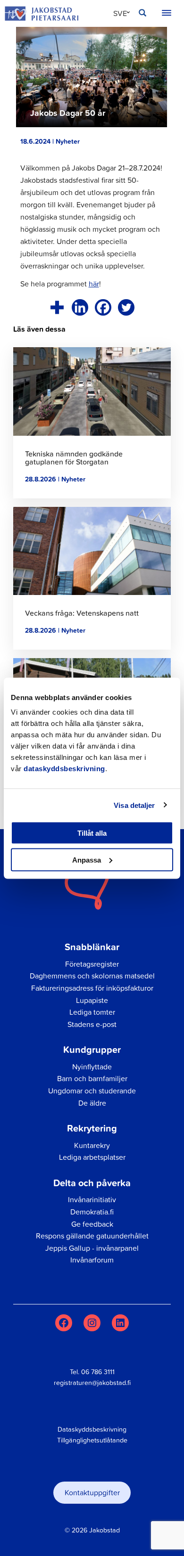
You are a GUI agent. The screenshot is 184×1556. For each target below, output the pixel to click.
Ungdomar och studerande (92, 1090)
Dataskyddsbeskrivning (92, 1429)
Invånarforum (92, 1260)
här (94, 283)
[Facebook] (103, 307)
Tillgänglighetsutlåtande (92, 1440)
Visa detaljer (134, 805)
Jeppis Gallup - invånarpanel (92, 1248)
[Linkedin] (80, 307)
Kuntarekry (92, 1145)
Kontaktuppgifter (92, 1492)
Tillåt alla (92, 833)
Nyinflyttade (92, 1066)
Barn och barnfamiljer (92, 1078)
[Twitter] (126, 307)
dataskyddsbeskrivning (64, 769)
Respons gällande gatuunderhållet (92, 1235)
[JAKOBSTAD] (41, 13)
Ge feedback (92, 1224)
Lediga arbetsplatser (92, 1157)
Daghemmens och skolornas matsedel (92, 975)
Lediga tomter (92, 1012)
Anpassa (86, 859)
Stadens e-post (92, 1024)
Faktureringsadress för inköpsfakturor (92, 988)
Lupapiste (92, 1000)
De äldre (92, 1103)
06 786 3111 (98, 1372)
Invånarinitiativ (92, 1199)
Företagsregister (92, 964)
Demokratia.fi (92, 1211)
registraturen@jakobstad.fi (92, 1382)
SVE (120, 13)
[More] (57, 307)
